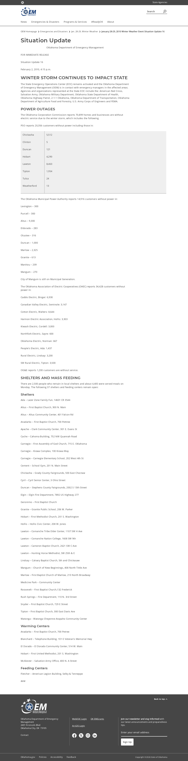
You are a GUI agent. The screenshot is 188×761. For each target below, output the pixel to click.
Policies (43, 757)
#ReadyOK (97, 21)
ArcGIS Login (78, 725)
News (24, 21)
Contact (25, 735)
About (110, 21)
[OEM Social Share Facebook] (74, 735)
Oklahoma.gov (28, 757)
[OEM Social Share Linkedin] (94, 735)
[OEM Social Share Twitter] (81, 735)
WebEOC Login (79, 718)
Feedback (71, 757)
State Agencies (160, 2)
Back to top (159, 699)
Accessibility (57, 757)
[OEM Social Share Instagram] (88, 735)
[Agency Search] (164, 11)
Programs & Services (75, 21)
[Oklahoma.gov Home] (22, 2)
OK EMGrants (97, 718)
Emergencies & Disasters (45, 21)
